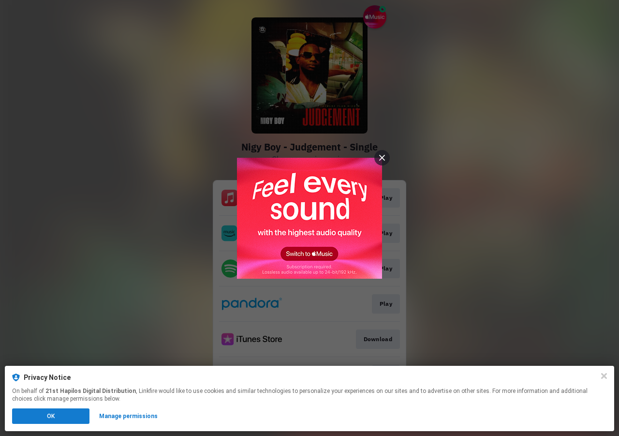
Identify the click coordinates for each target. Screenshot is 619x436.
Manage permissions (128, 416)
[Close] (604, 376)
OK (51, 416)
